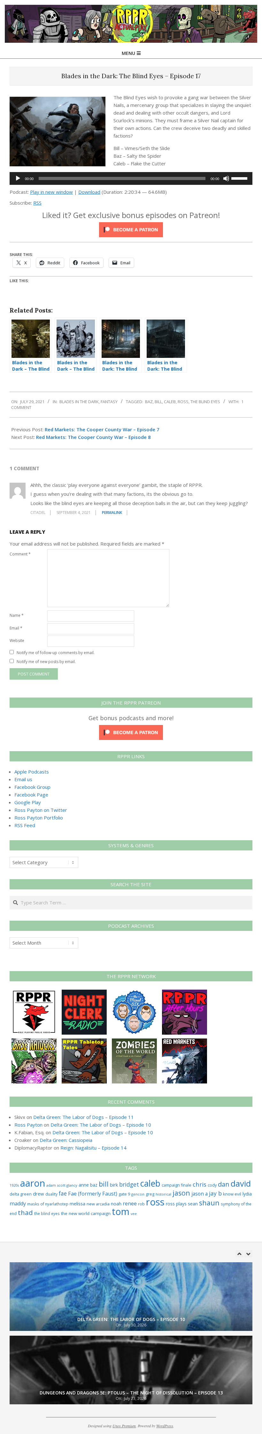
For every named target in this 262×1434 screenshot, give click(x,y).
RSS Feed (24, 825)
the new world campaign (86, 1213)
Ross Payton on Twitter (40, 810)
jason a (199, 1193)
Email (16, 628)
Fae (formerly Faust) (92, 1193)
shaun (209, 1202)
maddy (18, 1203)
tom (120, 1211)
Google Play (27, 802)
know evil (232, 1194)
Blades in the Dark (79, 401)
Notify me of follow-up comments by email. (56, 652)
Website (17, 640)
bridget (129, 1184)
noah (116, 1204)
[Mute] (226, 178)
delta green (21, 1194)
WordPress (164, 1425)
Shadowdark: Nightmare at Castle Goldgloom (131, 1393)
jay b (215, 1193)
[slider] (240, 178)
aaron (32, 1183)
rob (141, 1203)
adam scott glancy (61, 1185)
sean (193, 1204)
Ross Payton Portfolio (38, 817)
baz (149, 401)
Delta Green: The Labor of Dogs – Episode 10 (100, 1124)
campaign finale (176, 1185)
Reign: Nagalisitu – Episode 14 (93, 1147)
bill (158, 401)
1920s (14, 1185)
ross (183, 401)
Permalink (112, 512)
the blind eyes (205, 401)
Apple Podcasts (31, 771)
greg (150, 1194)
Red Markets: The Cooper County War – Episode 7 (102, 429)
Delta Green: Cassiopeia (66, 1140)
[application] (131, 178)
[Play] (18, 178)
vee (134, 1213)
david (241, 1183)
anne (84, 1185)
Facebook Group (32, 787)
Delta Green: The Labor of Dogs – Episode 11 (83, 1117)
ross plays (176, 1204)
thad (25, 1212)
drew (38, 1193)
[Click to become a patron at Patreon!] (131, 226)
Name (17, 615)
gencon (137, 1194)
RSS (37, 203)
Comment (20, 554)
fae (63, 1193)
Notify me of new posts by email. (46, 661)
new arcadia (98, 1204)
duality (51, 1194)
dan (223, 1184)
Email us (23, 779)
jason (181, 1192)
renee (130, 1203)
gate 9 (124, 1194)
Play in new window (51, 192)
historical (163, 1194)
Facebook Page (31, 794)
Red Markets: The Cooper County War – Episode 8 (93, 437)
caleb (170, 401)
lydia (247, 1194)
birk (114, 1184)
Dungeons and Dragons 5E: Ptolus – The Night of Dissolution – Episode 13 (131, 1319)
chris (199, 1184)
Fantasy (109, 401)
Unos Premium (124, 1425)
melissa (77, 1203)
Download (89, 192)
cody (212, 1185)
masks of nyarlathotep (47, 1203)
